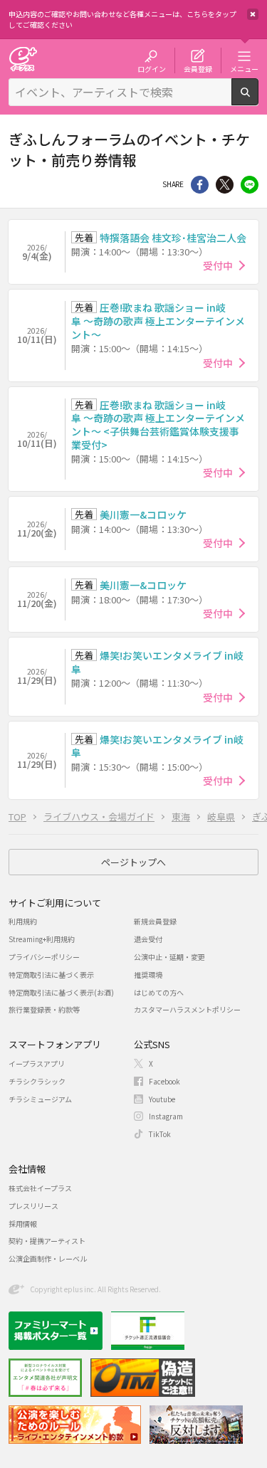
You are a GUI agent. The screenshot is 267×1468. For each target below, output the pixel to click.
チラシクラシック (37, 1081)
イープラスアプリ (37, 1063)
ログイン (151, 68)
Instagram (166, 1116)
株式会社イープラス (40, 1188)
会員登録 (198, 68)
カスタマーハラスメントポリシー (187, 1009)
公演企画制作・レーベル (48, 1258)
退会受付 (148, 939)
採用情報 (23, 1223)
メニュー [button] (244, 68)
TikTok (160, 1134)
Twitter (225, 185)
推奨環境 (148, 974)
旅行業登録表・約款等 (44, 1009)
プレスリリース (33, 1205)
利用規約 (23, 921)
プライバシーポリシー (44, 956)
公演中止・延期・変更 (169, 956)
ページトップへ (133, 862)
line (249, 185)
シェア (200, 185)
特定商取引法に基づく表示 (51, 974)
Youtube (162, 1099)
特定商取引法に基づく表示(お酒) (61, 992)
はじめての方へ (159, 992)
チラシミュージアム (40, 1099)
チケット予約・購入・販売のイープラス (23, 58)
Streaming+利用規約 (42, 939)
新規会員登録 (155, 921)
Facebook (164, 1081)
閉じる (252, 14)
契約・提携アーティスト (47, 1240)
